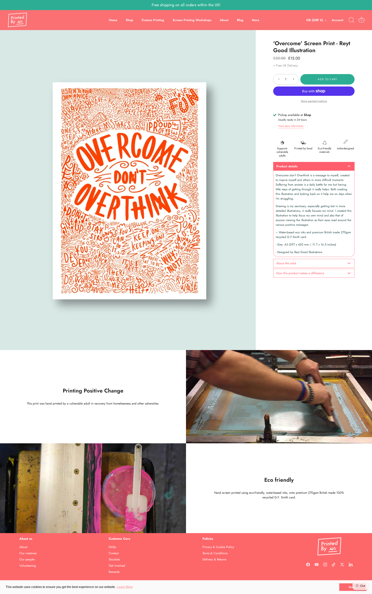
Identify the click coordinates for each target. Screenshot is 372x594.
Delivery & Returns (214, 559)
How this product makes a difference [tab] (300, 273)
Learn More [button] (125, 587)
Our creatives (28, 553)
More (255, 20)
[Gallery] (128, 190)
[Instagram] (325, 564)
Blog (240, 20)
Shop (129, 20)
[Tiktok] (334, 564)
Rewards (114, 572)
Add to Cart (327, 79)
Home (113, 20)
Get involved (117, 565)
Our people (26, 559)
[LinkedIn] (351, 564)
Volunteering (27, 565)
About (224, 20)
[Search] (351, 20)
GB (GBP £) (314, 20)
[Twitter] (342, 564)
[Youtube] (317, 564)
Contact (114, 553)
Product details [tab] (286, 166)
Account (337, 20)
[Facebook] (308, 564)
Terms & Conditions (214, 553)
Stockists (114, 559)
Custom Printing (153, 20)
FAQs (112, 547)
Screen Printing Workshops (192, 20)
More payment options (314, 101)
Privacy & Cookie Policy (218, 547)
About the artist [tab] (286, 263)
